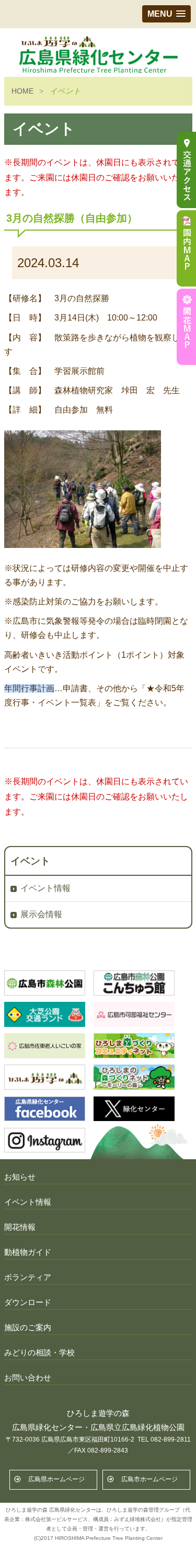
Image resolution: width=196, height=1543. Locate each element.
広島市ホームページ (149, 1479)
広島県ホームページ (56, 1479)
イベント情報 (45, 888)
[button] (166, 13)
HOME (22, 91)
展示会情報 (41, 914)
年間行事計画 (29, 688)
